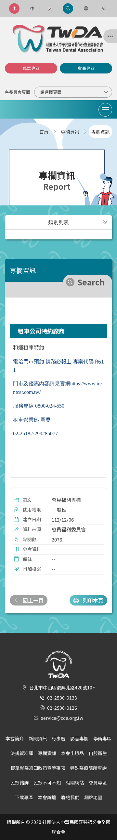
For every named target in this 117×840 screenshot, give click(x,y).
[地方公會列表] (110, 36)
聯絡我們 (70, 797)
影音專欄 (79, 738)
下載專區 (24, 797)
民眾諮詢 (19, 782)
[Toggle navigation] (105, 110)
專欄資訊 (47, 753)
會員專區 (86, 68)
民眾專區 (31, 68)
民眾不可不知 (47, 782)
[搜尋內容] (67, 8)
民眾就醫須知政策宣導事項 (38, 768)
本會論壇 (47, 797)
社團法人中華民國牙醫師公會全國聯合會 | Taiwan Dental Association (58, 39)
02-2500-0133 (62, 697)
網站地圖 (93, 797)
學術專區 (102, 738)
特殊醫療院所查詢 (88, 768)
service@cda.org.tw (62, 718)
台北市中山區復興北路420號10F (62, 687)
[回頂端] (105, 823)
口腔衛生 (98, 753)
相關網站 (75, 782)
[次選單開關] (105, 222)
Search (90, 282)
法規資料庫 (21, 753)
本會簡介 (15, 738)
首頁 (43, 131)
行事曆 (58, 738)
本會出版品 (72, 753)
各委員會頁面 (17, 92)
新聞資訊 (38, 738)
